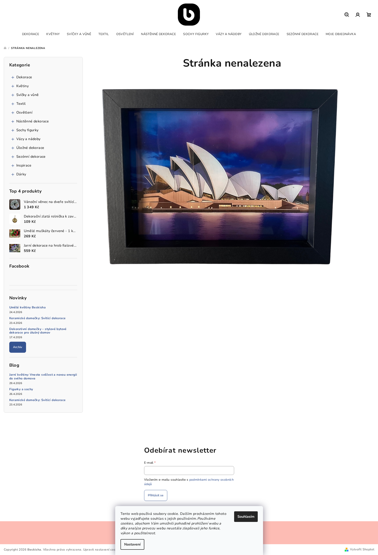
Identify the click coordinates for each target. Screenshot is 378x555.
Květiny (22, 86)
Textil (21, 103)
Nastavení (132, 544)
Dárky (21, 174)
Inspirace (24, 165)
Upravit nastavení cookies (102, 550)
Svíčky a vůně (27, 94)
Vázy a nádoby (28, 139)
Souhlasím (245, 516)
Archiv (17, 347)
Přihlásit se (156, 495)
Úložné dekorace (30, 147)
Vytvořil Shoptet (362, 549)
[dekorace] (220, 175)
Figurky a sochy (21, 389)
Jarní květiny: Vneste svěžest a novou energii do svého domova (43, 377)
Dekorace (24, 77)
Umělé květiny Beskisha (27, 307)
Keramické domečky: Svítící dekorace (37, 318)
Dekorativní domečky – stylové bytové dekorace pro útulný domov (38, 331)
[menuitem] (31, 34)
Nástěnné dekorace (32, 121)
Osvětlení (24, 112)
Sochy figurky (27, 130)
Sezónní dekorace (31, 156)
